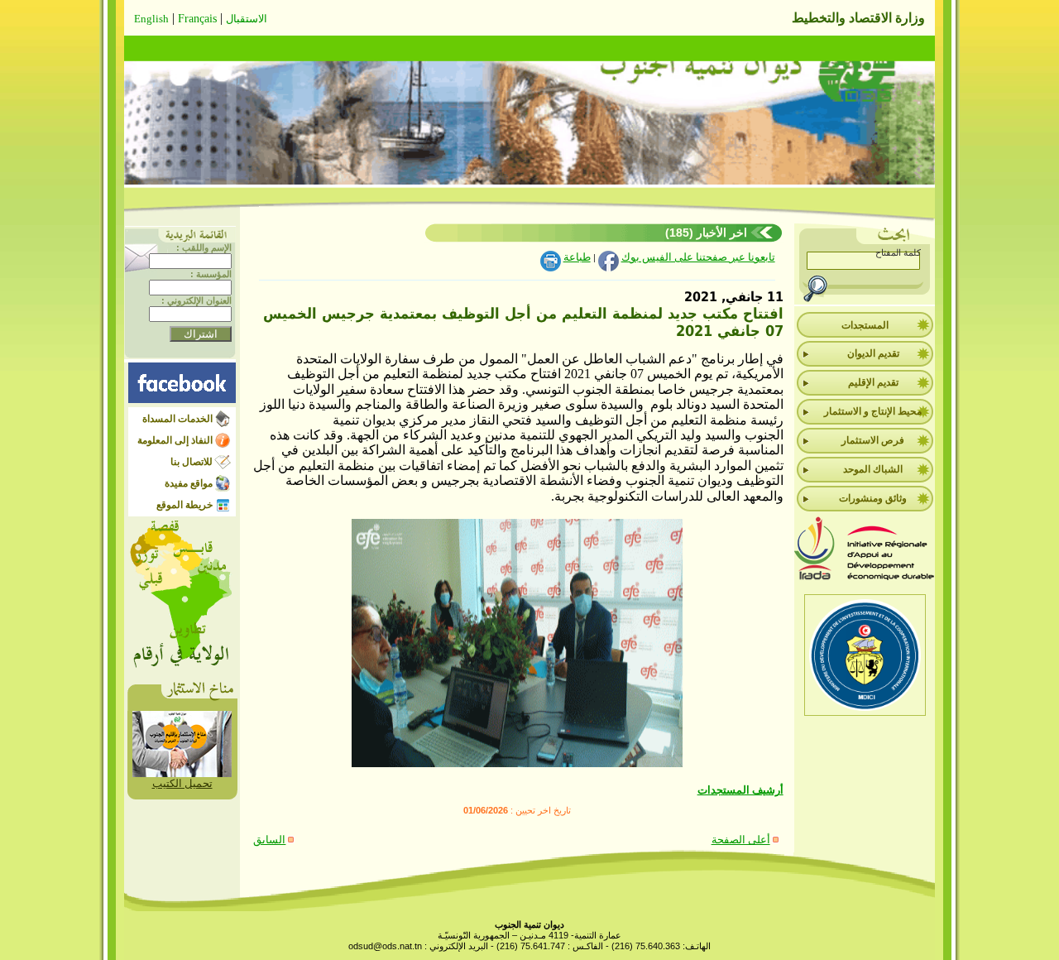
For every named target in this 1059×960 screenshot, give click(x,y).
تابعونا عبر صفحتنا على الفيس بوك (698, 257)
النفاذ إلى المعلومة (175, 440)
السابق (269, 839)
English (151, 18)
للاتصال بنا (191, 462)
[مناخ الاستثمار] (182, 773)
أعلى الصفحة (741, 839)
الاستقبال (246, 18)
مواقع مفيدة (189, 483)
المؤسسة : (211, 274)
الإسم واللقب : (204, 247)
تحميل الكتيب (182, 783)
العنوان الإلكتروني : (196, 300)
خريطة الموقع (184, 505)
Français (197, 18)
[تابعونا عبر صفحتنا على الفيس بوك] (182, 399)
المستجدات (865, 325)
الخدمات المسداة (177, 419)
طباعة (577, 257)
